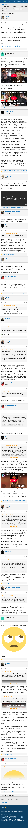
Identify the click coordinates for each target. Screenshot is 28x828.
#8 (26, 281)
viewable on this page (18, 817)
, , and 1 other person (13, 49)
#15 (26, 511)
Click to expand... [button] (14, 426)
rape (21, 9)
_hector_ (4, 9)
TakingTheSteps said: (6, 696)
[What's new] (23, 1)
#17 (26, 592)
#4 (26, 181)
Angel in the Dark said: (7, 349)
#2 (26, 58)
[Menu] (2, 1)
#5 (26, 217)
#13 (26, 411)
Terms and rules (10, 806)
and (13, 207)
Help (23, 806)
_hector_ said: (5, 327)
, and (14, 293)
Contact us (3, 806)
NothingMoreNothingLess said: (9, 233)
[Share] (25, 22)
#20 (26, 763)
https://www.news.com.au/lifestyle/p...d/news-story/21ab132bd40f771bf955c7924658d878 (13, 45)
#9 (26, 302)
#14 (26, 442)
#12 (26, 388)
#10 (26, 324)
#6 (26, 230)
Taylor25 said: (5, 766)
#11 (26, 346)
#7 (26, 264)
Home (2, 807)
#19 (26, 668)
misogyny (17, 9)
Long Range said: (5, 671)
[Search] (26, 1)
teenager (3, 10)
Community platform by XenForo (13, 810)
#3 (26, 117)
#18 (26, 622)
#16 (26, 556)
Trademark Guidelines (7, 814)
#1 (26, 22)
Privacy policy (18, 806)
